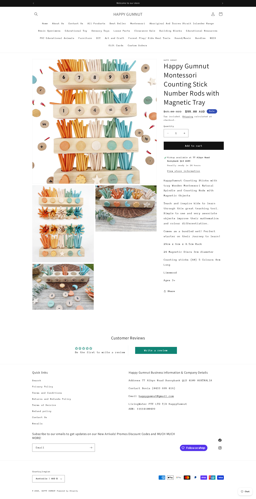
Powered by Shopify (67, 491)
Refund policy (42, 411)
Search (36, 380)
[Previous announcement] (33, 3)
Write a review (156, 350)
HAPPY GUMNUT (49, 491)
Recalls (37, 423)
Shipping (188, 116)
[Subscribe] (91, 448)
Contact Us (39, 417)
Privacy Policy (42, 386)
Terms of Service (44, 405)
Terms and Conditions (47, 393)
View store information (183, 171)
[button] (36, 14)
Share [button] (171, 291)
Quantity (169, 126)
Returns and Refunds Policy (51, 399)
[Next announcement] (222, 3)
